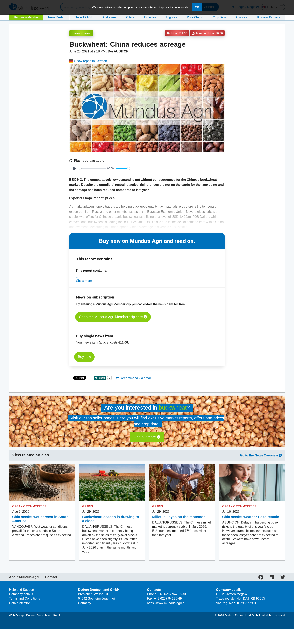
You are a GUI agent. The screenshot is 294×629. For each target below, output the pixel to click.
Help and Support (21, 589)
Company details (21, 594)
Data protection (20, 603)
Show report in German (90, 61)
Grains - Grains (81, 33)
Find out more (145, 437)
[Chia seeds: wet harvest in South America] (42, 482)
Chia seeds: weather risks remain (250, 517)
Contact (51, 577)
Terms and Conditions (24, 598)
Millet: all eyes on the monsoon (179, 517)
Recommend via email (135, 378)
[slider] (92, 168)
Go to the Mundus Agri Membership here (111, 317)
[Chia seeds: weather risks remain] (252, 482)
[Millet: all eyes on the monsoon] (182, 482)
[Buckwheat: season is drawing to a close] (112, 482)
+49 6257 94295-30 (172, 594)
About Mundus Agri (24, 577)
